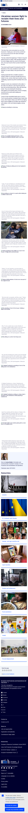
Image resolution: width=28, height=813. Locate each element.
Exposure (3, 709)
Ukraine (4, 495)
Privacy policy (4, 781)
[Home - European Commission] (4, 4)
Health (4, 635)
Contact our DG (5, 722)
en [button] (18, 4)
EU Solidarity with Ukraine (9, 518)
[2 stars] (4, 670)
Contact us (3, 770)
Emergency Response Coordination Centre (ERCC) (13, 744)
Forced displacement (8, 659)
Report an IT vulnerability (7, 773)
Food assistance (6, 612)
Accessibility (4, 787)
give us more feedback (8, 674)
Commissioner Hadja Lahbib (8, 734)
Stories (4, 12)
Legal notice (4, 784)
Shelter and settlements (8, 588)
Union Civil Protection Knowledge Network (11, 747)
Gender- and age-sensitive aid (10, 541)
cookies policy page (10, 797)
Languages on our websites (8, 776)
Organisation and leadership (8, 731)
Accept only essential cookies (14, 809)
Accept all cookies (11, 805)
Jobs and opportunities (6, 729)
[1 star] (3, 670)
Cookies (3, 778)
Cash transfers (6, 565)
